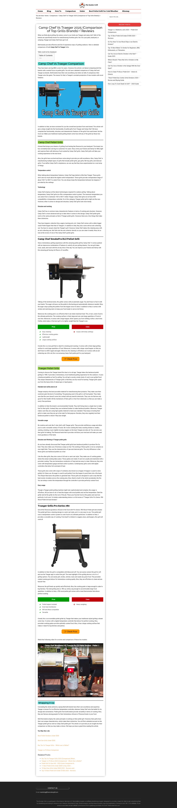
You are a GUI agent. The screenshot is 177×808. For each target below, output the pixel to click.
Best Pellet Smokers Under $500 (48, 736)
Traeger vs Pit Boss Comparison (48, 750)
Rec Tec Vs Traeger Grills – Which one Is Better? (53, 745)
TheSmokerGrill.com (113, 805)
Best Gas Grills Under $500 (46, 740)
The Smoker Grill (88, 5)
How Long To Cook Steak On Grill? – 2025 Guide (123, 84)
